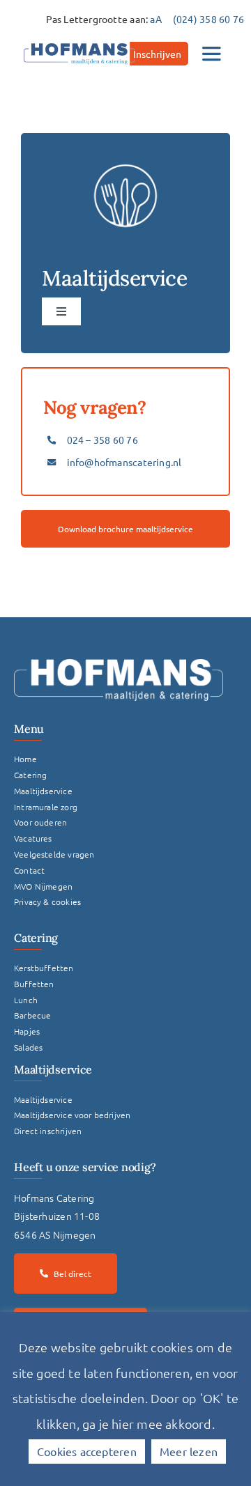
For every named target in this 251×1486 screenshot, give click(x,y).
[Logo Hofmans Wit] (118, 664)
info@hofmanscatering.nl (124, 462)
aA (155, 19)
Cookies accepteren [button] (87, 1451)
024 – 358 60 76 (102, 439)
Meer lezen (189, 1451)
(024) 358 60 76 (208, 19)
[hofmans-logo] (79, 43)
